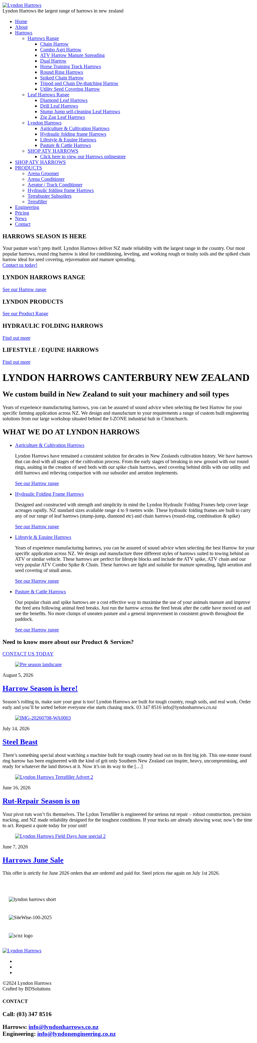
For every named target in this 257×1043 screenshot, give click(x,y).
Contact (22, 224)
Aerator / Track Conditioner (55, 184)
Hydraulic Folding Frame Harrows (49, 494)
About (21, 27)
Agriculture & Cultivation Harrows (74, 128)
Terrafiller (37, 201)
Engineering (27, 207)
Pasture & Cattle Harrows (65, 145)
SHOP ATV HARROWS (53, 151)
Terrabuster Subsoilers (49, 196)
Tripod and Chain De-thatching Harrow (79, 83)
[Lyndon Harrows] (22, 5)
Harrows (23, 32)
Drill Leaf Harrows (59, 106)
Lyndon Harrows (44, 122)
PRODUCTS (28, 167)
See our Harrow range (37, 483)
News (21, 218)
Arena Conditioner (46, 179)
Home (21, 21)
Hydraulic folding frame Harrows (73, 134)
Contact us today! (20, 265)
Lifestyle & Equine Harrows (68, 139)
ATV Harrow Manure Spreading (72, 55)
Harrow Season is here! (40, 688)
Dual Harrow (53, 60)
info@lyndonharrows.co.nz (63, 1027)
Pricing (22, 212)
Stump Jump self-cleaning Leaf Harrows (80, 111)
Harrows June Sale (33, 860)
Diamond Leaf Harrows (63, 100)
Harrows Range (43, 38)
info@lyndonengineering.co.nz (76, 1033)
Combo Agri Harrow (60, 49)
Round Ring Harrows (61, 72)
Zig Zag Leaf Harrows (62, 117)
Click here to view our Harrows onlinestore (83, 156)
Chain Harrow (54, 44)
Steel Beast (20, 742)
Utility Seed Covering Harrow (70, 89)
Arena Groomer (43, 173)
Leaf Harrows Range (48, 94)
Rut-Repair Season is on (41, 801)
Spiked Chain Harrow (62, 77)
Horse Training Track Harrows (70, 66)
